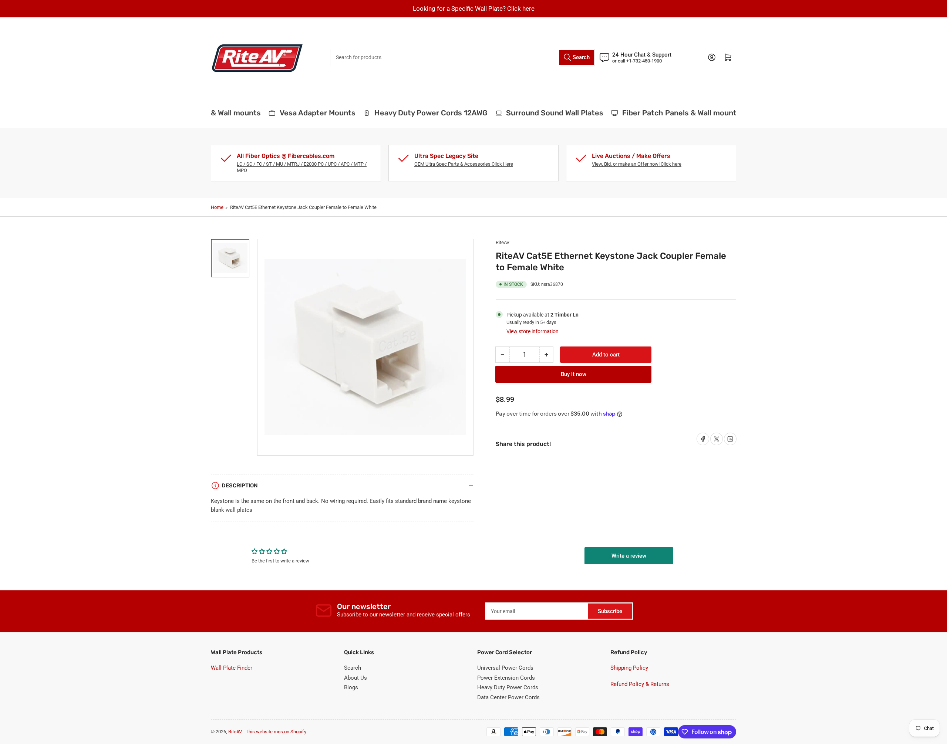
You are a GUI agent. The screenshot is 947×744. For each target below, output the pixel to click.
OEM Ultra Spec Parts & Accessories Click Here (463, 164)
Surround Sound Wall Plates (546, 112)
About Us (355, 677)
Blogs (351, 687)
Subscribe (610, 611)
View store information (532, 331)
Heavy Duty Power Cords (507, 687)
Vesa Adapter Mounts (309, 112)
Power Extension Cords (506, 677)
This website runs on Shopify (276, 731)
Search (352, 667)
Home (217, 207)
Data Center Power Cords (508, 697)
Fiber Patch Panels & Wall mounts (673, 112)
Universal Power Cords (505, 667)
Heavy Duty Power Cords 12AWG (422, 112)
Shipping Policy (629, 667)
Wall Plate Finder (231, 667)
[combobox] (462, 57)
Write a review (628, 555)
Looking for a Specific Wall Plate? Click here (474, 8)
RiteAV (502, 242)
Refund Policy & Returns (639, 684)
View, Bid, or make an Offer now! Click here (636, 164)
